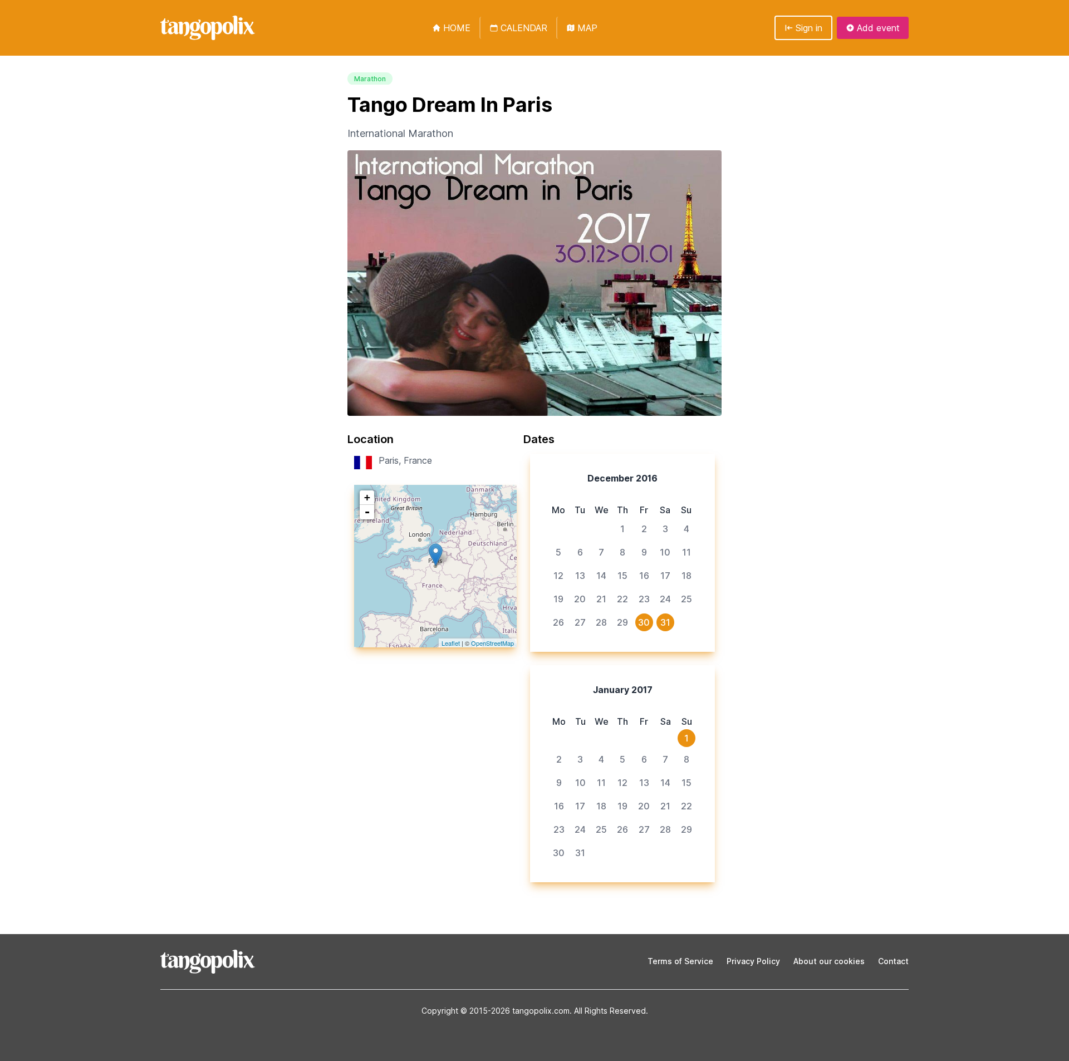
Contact (893, 961)
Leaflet (451, 642)
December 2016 (622, 478)
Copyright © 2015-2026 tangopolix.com (495, 1010)
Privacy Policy (753, 961)
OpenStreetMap (492, 642)
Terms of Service (680, 961)
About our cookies (829, 961)
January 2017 (623, 689)
